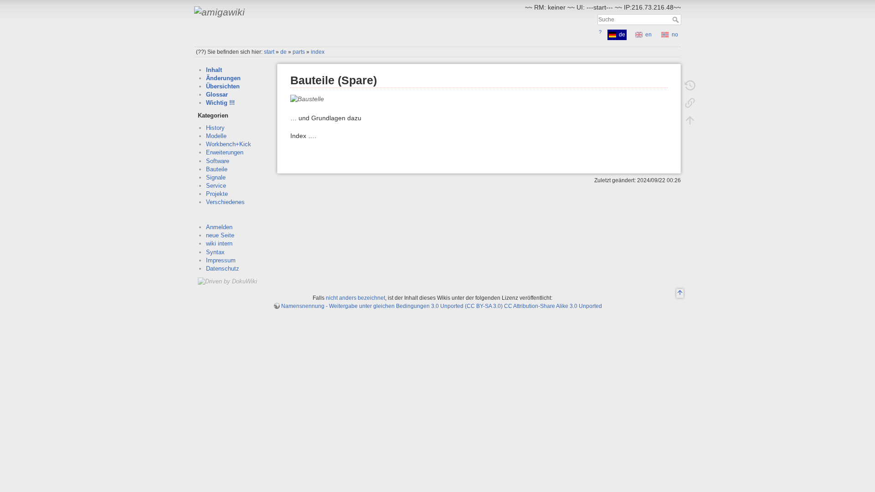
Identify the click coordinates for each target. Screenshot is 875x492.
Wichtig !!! (220, 102)
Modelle (216, 136)
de (283, 52)
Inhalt (214, 70)
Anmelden (219, 227)
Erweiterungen (224, 152)
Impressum (221, 260)
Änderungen (223, 78)
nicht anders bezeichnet (355, 298)
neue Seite (220, 235)
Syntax (215, 252)
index (317, 52)
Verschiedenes (225, 202)
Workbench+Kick (228, 144)
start (269, 52)
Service (216, 185)
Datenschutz (222, 268)
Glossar (217, 94)
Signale (216, 177)
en (648, 34)
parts (299, 52)
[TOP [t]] (680, 294)
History (215, 127)
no (675, 34)
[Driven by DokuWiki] (227, 280)
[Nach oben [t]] (689, 120)
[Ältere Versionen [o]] (689, 85)
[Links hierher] (689, 103)
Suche (676, 19)
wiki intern (219, 243)
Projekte (217, 193)
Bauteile (216, 169)
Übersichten (223, 86)
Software (217, 161)
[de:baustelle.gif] (307, 98)
